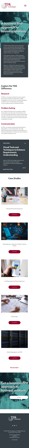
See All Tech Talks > (8, 169)
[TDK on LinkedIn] (12, 425)
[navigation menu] (25, 6)
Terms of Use (18, 432)
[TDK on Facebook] (16, 425)
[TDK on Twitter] (14, 425)
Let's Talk (19, 397)
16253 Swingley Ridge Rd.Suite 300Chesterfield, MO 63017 (14, 436)
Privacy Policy (11, 432)
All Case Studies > (14, 367)
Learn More (14, 214)
